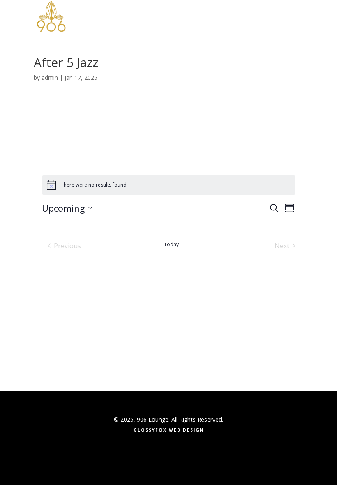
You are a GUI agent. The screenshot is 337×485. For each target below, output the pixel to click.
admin (50, 77)
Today (171, 244)
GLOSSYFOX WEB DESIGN (169, 430)
